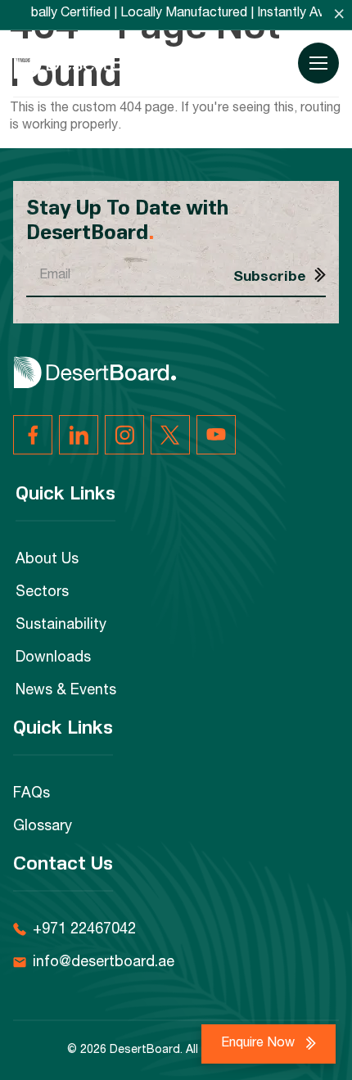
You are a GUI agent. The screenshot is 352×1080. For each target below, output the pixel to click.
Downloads (53, 658)
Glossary (42, 827)
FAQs (31, 794)
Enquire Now (259, 1044)
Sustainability (61, 625)
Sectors (42, 592)
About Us (47, 560)
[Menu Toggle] (318, 63)
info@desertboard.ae (103, 963)
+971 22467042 (84, 930)
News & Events (66, 691)
